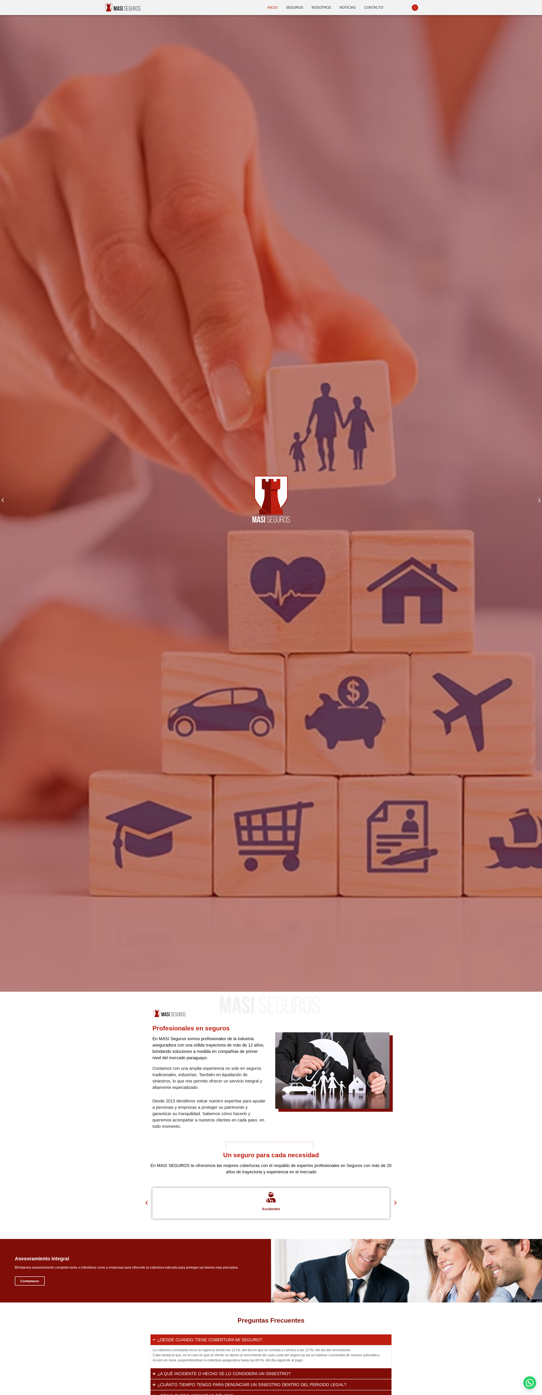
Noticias (348, 7)
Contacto (373, 7)
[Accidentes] (271, 1197)
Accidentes (271, 1209)
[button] (2, 500)
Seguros (294, 7)
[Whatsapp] (415, 7)
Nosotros (321, 7)
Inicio (272, 7)
